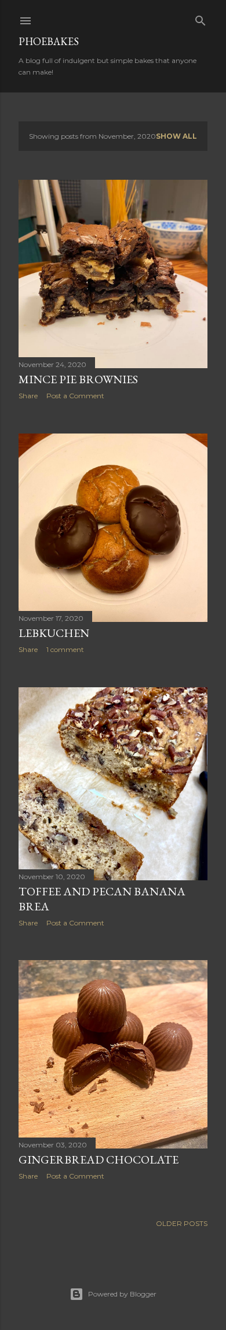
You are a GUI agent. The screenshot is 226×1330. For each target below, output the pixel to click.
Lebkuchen (54, 632)
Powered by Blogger (122, 1294)
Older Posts (181, 1223)
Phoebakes (49, 41)
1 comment (65, 649)
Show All (176, 136)
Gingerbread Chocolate (98, 1159)
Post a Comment (75, 395)
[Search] (200, 18)
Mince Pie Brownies (78, 379)
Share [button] (28, 395)
